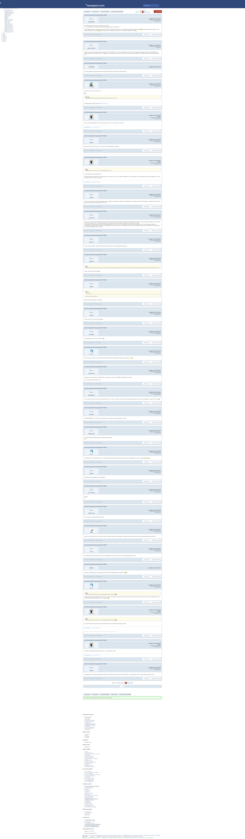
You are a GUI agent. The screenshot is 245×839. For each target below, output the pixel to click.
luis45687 (91, 334)
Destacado (87, 11)
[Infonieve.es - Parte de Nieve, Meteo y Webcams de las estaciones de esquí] (142, 835)
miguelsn (91, 261)
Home (86, 751)
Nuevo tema (158, 11)
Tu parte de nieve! (95, 127)
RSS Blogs (87, 814)
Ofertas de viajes (89, 760)
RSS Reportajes (88, 812)
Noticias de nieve (89, 752)
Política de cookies (89, 721)
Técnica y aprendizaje (90, 775)
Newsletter (87, 729)
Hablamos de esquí (89, 800)
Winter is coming (89, 793)
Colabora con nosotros (90, 723)
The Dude (91, 86)
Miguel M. (91, 119)
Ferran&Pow (88, 802)
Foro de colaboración (89, 772)
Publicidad (87, 726)
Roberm (91, 242)
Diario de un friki (88, 804)
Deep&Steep (88, 801)
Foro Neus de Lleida (89, 779)
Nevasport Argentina (89, 766)
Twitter (86, 735)
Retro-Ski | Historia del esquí (91, 795)
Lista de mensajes (105, 11)
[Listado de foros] (139, 5)
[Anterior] (138, 12)
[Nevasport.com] (4, 3)
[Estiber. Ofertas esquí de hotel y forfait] (92, 837)
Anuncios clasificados (90, 727)
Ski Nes (86, 789)
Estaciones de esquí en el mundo (92, 754)
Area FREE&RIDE (89, 781)
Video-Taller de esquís (90, 819)
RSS (123, 686)
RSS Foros (87, 815)
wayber (91, 142)
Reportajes (87, 755)
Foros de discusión (89, 757)
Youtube (87, 737)
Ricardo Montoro (89, 803)
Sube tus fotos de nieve (90, 762)
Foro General (88, 771)
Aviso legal (87, 719)
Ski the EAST (88, 794)
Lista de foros (95, 11)
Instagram (87, 736)
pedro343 (91, 218)
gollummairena (91, 48)
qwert (91, 551)
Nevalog (87, 764)
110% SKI (87, 792)
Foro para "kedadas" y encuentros (92, 774)
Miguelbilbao (91, 21)
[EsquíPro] (87, 747)
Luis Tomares (91, 492)
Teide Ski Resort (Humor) (90, 806)
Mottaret (91, 414)
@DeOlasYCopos (104, 103)
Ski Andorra (87, 777)
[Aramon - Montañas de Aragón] (93, 836)
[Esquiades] (109, 836)
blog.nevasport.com (89, 728)
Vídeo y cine (88, 759)
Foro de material (89, 773)
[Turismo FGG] (133, 836)
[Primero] (136, 12)
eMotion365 (87, 822)
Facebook (87, 734)
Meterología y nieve (89, 778)
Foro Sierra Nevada (89, 780)
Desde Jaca (87, 790)
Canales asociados (89, 756)
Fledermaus (91, 373)
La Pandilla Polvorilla (89, 823)
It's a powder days (89, 796)
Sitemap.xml (88, 718)
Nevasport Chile (88, 765)
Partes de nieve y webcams (91, 758)
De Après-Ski (88, 788)
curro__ (91, 354)
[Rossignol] (85, 836)
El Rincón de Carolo (89, 787)
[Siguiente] (147, 12)
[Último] (149, 12)
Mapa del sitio (88, 716)
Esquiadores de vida (89, 805)
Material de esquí (89, 763)
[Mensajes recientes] (138, 5)
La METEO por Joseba (90, 820)
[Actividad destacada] (137, 5)
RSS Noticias (88, 811)
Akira (91, 532)
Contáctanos (88, 722)
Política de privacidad (90, 720)
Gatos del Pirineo (89, 797)
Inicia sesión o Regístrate (117, 11)
